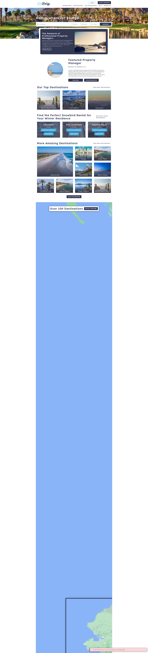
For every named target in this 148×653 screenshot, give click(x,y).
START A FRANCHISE (104, 2)
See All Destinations (74, 196)
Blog (100, 5)
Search (106, 24)
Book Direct (47, 49)
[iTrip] (43, 4)
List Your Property (91, 5)
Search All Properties (48, 130)
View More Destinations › (102, 87)
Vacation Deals (78, 5)
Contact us (107, 5)
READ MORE (76, 80)
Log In (92, 2)
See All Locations (91, 208)
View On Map (48, 134)
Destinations (67, 5)
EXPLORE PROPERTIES (91, 80)
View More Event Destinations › (102, 116)
